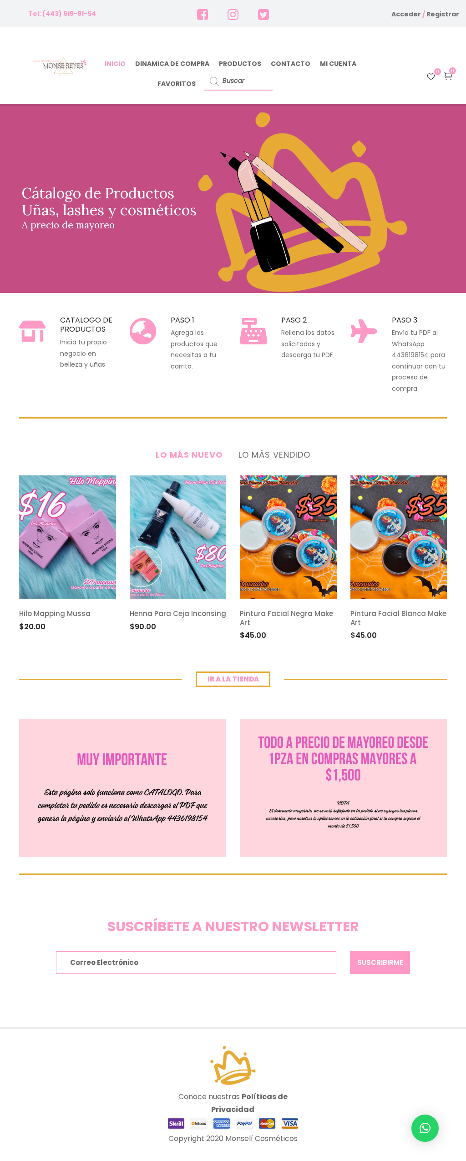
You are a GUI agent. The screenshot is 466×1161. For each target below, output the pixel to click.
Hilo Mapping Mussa (55, 613)
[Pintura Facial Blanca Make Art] (398, 537)
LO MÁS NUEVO (189, 455)
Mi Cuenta (338, 63)
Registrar (442, 14)
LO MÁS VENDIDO (274, 455)
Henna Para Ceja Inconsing (178, 613)
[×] (425, 1128)
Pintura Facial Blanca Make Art (398, 618)
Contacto (290, 63)
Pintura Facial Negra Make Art (286, 618)
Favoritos (176, 83)
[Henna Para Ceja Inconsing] (178, 537)
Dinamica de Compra (172, 63)
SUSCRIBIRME (380, 962)
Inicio (115, 63)
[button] (448, 75)
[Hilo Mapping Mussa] (67, 537)
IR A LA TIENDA (233, 679)
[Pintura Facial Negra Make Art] (288, 537)
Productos (240, 63)
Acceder (406, 14)
